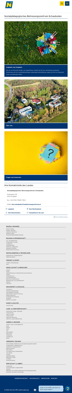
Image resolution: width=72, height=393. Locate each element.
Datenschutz (35, 378)
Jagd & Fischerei (10, 314)
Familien (8, 270)
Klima (7, 329)
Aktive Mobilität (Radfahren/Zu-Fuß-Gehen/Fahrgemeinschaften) (21, 343)
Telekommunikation (10, 257)
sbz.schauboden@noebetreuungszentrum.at (26, 204)
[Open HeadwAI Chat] (67, 388)
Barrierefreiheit (21, 378)
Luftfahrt (8, 354)
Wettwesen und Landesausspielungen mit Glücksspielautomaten (21, 370)
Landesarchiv (9, 243)
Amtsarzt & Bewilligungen (12, 290)
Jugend (8, 274)
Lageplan (11, 209)
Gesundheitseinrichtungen (12, 292)
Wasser (7, 338)
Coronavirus (9, 289)
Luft (7, 330)
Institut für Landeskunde (12, 246)
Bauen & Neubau (10, 229)
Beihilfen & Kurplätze (11, 299)
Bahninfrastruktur (10, 348)
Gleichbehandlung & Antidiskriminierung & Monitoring (19, 273)
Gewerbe (8, 369)
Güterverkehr (9, 350)
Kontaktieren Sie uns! (36, 213)
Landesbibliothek (10, 245)
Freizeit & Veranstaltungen (12, 262)
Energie (8, 327)
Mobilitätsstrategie (10, 356)
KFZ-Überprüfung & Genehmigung (14, 351)
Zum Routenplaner (35, 209)
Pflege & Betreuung (10, 295)
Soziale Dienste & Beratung (12, 296)
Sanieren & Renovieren (11, 232)
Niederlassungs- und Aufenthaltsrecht (15, 280)
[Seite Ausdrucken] (35, 390)
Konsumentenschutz (11, 277)
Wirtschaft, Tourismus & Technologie (15, 372)
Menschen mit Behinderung (12, 279)
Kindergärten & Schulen (11, 242)
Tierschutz (8, 283)
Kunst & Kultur (9, 305)
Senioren (8, 282)
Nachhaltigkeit (9, 332)
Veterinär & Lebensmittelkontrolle (14, 318)
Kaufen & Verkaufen (10, 230)
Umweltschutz (9, 336)
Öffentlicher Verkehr (11, 357)
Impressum (45, 378)
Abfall (7, 326)
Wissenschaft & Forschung (12, 249)
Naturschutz (9, 333)
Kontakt (54, 378)
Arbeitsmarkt (9, 366)
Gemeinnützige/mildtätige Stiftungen (14, 235)
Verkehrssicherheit (10, 360)
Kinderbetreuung (10, 276)
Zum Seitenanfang (61, 217)
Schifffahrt (8, 359)
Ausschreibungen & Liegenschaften (14, 367)
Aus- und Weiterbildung (11, 240)
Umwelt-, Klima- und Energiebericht (14, 324)
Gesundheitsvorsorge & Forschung (14, 293)
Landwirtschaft (9, 315)
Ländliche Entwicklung (11, 317)
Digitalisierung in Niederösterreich (14, 255)
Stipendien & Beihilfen (11, 248)
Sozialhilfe (8, 298)
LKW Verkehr (9, 352)
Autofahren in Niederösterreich (13, 347)
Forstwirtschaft (9, 312)
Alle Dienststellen (14, 213)
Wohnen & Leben (10, 233)
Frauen (7, 271)
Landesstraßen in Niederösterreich (14, 345)
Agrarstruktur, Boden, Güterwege (14, 311)
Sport (7, 264)
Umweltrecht (9, 335)
